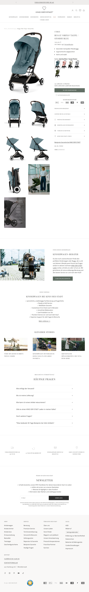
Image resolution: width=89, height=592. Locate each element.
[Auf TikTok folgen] (23, 573)
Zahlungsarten (28, 538)
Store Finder (48, 532)
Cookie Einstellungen (72, 545)
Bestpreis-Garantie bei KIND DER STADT (67, 142)
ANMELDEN (69, 584)
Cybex (57, 32)
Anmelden (58, 498)
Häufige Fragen (29, 548)
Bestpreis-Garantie (30, 544)
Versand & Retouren (30, 535)
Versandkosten (68, 44)
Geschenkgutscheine (11, 544)
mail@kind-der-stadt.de (11, 559)
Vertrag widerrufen (72, 532)
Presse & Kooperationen (52, 541)
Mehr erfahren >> (44, 321)
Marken (69, 17)
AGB (67, 525)
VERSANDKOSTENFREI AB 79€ (44, 2)
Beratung (77, 17)
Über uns (47, 525)
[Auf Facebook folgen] (5, 573)
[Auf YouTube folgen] (18, 573)
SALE (54, 17)
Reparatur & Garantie (31, 541)
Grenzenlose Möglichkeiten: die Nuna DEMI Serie (71, 356)
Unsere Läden (44, 20)
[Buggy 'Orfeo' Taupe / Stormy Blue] (57, 64)
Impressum (69, 549)
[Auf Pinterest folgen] (14, 573)
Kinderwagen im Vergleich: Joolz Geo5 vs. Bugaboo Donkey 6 (43, 356)
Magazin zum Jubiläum (51, 535)
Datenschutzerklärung (55, 505)
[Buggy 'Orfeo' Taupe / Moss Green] (57, 73)
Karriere (46, 548)
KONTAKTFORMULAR (11, 563)
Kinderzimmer (24, 17)
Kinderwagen (13, 17)
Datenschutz (70, 539)
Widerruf (68, 529)
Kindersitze (34, 17)
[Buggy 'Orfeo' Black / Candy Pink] (64, 64)
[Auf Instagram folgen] (9, 573)
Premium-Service (29, 529)
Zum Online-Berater (62, 278)
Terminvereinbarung (30, 532)
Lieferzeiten (61, 86)
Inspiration (61, 17)
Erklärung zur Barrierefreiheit (75, 536)
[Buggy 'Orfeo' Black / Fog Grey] (77, 64)
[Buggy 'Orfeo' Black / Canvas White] (71, 64)
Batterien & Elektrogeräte (74, 542)
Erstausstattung (45, 17)
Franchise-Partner (49, 544)
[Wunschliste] (80, 10)
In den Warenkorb (69, 90)
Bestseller (7, 538)
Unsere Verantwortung (51, 538)
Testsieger (7, 541)
